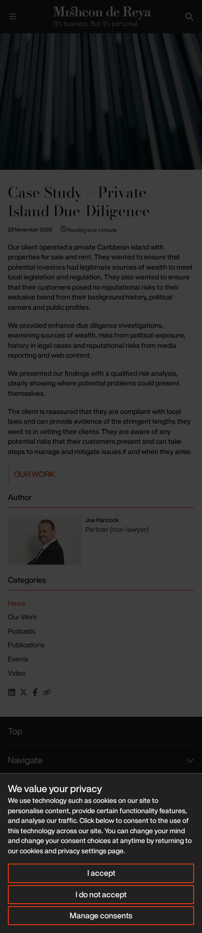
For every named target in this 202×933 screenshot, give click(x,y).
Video (16, 673)
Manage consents (101, 915)
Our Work (34, 474)
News (16, 603)
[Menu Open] (12, 16)
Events (18, 659)
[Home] (101, 16)
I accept (101, 873)
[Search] (189, 16)
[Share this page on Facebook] (35, 692)
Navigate (25, 759)
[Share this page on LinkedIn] (12, 692)
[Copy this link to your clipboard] (47, 692)
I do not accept (101, 894)
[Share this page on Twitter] (23, 692)
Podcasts (21, 631)
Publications (26, 644)
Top (15, 731)
